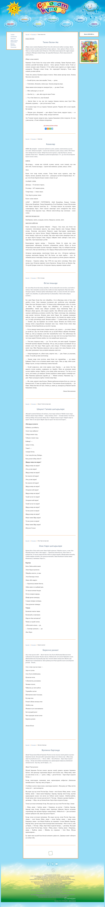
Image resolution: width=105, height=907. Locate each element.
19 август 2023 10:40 (30, 38)
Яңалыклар (13, 47)
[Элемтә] (94, 24)
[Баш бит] (11, 24)
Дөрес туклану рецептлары (14, 41)
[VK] (52, 865)
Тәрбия (12, 34)
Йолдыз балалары (13, 44)
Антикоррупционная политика (45, 896)
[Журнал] (25, 19)
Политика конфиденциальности (59, 896)
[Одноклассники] (48, 129)
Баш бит (27, 34)
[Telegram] (52, 129)
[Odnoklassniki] (48, 865)
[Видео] (80, 19)
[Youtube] (56, 865)
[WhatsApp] (50, 129)
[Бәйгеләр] (66, 24)
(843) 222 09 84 (72, 900)
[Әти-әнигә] (52, 19)
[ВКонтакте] (46, 129)
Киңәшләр (13, 38)
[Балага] (39, 24)
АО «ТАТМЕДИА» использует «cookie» (40, 894)
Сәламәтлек (14, 36)
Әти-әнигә (33, 34)
